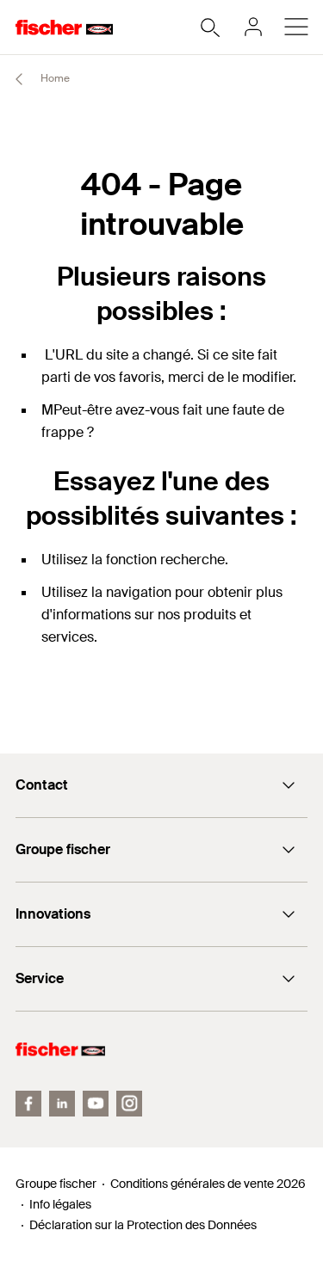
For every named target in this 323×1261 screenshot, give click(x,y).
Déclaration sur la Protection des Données (143, 1225)
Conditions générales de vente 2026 (208, 1183)
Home (54, 78)
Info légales (60, 1204)
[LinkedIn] (62, 1103)
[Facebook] (28, 1103)
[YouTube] (96, 1103)
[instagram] (129, 1103)
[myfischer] (253, 26)
